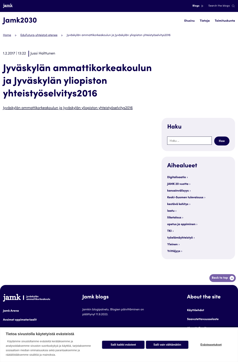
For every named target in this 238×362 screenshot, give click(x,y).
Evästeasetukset (211, 344)
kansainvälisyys (178, 190)
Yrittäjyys (173, 251)
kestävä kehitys (177, 204)
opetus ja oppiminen (181, 224)
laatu (170, 211)
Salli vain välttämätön (167, 344)
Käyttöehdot (195, 310)
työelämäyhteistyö (180, 237)
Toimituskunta (225, 21)
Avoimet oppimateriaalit (20, 320)
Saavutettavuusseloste (203, 319)
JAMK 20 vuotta (177, 184)
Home (7, 35)
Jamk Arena (11, 311)
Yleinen (172, 244)
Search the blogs (219, 6)
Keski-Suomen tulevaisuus (185, 197)
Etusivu (189, 21)
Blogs (196, 6)
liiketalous (174, 217)
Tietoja (205, 21)
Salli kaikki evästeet (123, 344)
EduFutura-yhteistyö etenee (38, 35)
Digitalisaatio (176, 177)
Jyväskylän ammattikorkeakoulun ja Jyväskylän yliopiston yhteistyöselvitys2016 (68, 108)
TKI (169, 231)
